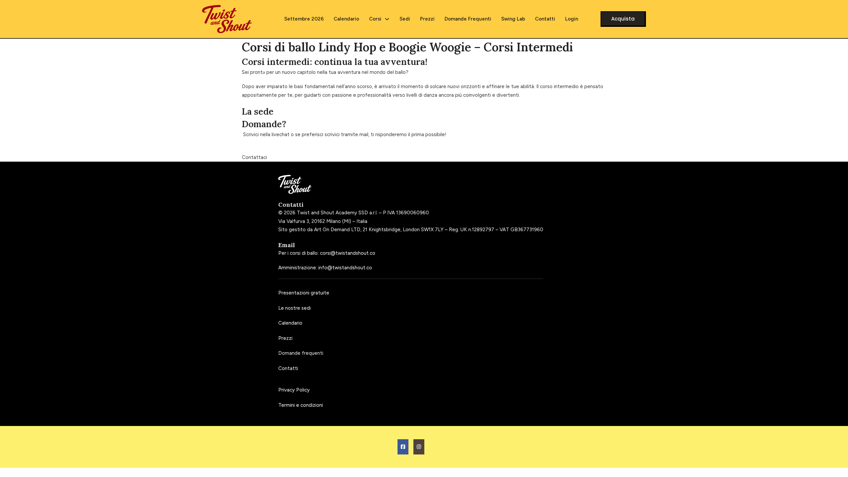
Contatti (545, 19)
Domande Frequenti (468, 19)
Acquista (623, 18)
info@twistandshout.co (345, 268)
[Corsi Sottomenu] (387, 19)
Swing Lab (513, 19)
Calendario (346, 19)
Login (571, 19)
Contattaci (254, 157)
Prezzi (427, 19)
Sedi (404, 19)
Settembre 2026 (304, 19)
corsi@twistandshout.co (347, 253)
